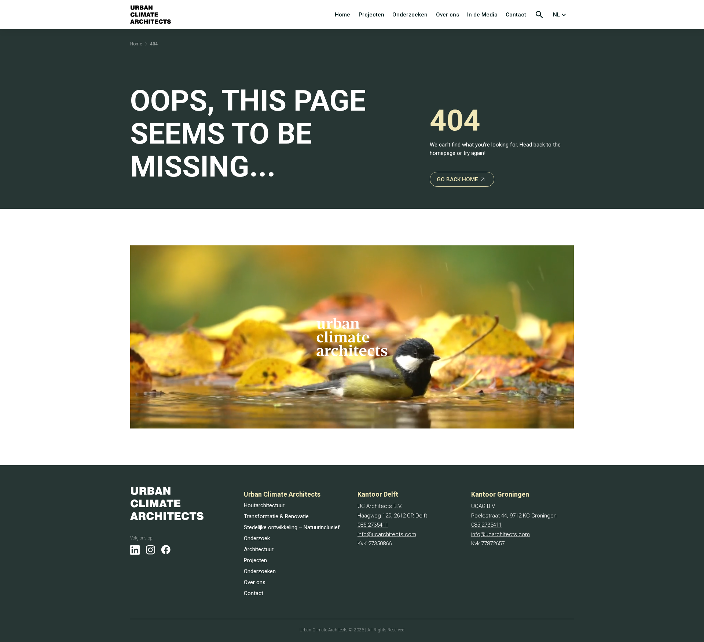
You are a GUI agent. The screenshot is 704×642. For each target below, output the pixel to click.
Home (342, 14)
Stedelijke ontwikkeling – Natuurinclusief (292, 527)
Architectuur (259, 549)
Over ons (447, 14)
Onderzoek (257, 538)
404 (154, 44)
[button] (561, 14)
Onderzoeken (410, 14)
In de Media (482, 14)
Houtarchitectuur (264, 505)
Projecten (371, 14)
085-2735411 (373, 525)
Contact (516, 14)
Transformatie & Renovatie (276, 516)
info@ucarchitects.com (387, 534)
